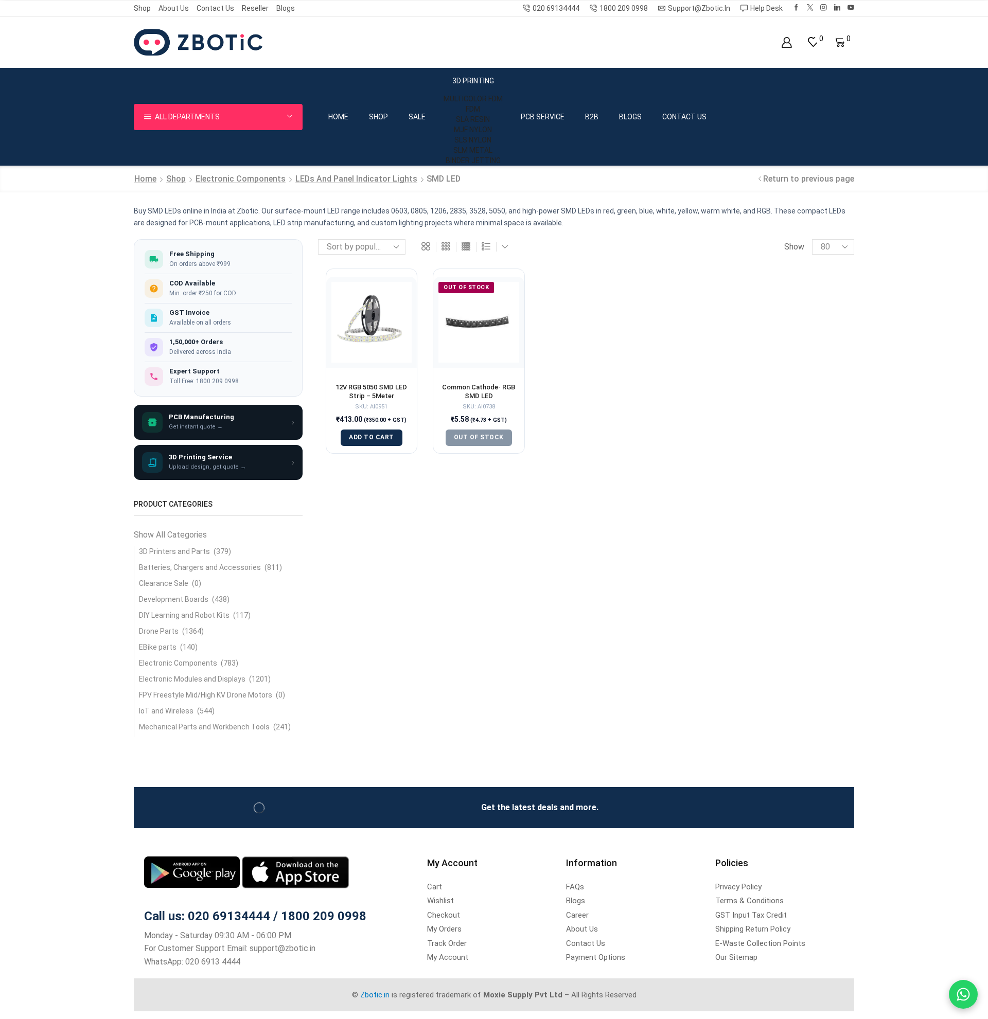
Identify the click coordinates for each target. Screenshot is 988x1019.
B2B (591, 117)
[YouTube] (851, 8)
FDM (473, 109)
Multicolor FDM (473, 99)
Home (338, 117)
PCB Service (542, 117)
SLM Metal (472, 150)
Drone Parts (159, 631)
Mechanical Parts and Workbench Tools (204, 727)
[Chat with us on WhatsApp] (963, 994)
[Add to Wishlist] (396, 297)
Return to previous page (808, 179)
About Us (173, 8)
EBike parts (158, 647)
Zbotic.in (375, 994)
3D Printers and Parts (174, 551)
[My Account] (786, 42)
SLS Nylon (472, 140)
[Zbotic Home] (198, 42)
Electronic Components (241, 179)
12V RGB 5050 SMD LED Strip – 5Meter (371, 391)
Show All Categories (170, 535)
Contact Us (215, 8)
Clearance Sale (163, 583)
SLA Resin (473, 119)
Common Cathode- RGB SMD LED (478, 391)
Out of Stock (479, 437)
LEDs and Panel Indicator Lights (356, 179)
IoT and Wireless (166, 711)
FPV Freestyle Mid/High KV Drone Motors (205, 695)
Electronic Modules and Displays (192, 679)
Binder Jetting (473, 160)
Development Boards (173, 599)
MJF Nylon (473, 130)
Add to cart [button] (371, 437)
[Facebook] (796, 8)
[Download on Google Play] (193, 872)
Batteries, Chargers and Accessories (200, 567)
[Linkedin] (837, 8)
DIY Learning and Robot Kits (184, 615)
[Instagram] (823, 8)
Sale (417, 117)
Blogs (285, 8)
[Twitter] (810, 8)
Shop (142, 8)
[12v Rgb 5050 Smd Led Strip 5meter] (371, 322)
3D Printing (473, 81)
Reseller (255, 8)
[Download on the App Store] (295, 872)
